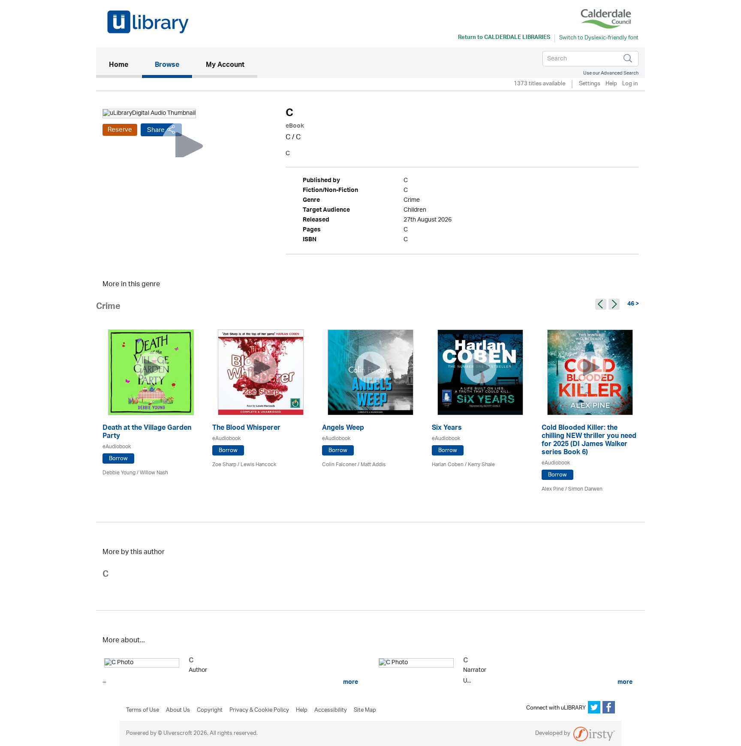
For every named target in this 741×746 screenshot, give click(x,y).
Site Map (365, 710)
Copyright (210, 710)
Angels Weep (343, 429)
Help (611, 84)
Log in (630, 84)
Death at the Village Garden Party (146, 433)
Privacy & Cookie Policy (259, 710)
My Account (225, 65)
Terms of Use (142, 710)
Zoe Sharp (224, 464)
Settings (589, 84)
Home (125, 65)
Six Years (447, 429)
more (350, 682)
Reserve (120, 130)
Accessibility (330, 710)
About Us (178, 710)
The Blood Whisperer (246, 429)
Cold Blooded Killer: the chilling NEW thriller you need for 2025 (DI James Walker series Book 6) (589, 441)
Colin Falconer (339, 464)
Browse (167, 65)
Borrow (118, 458)
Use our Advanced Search (611, 73)
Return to (504, 38)
